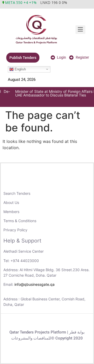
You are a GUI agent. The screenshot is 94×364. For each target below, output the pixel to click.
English (20, 69)
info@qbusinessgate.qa (34, 284)
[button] (80, 29)
